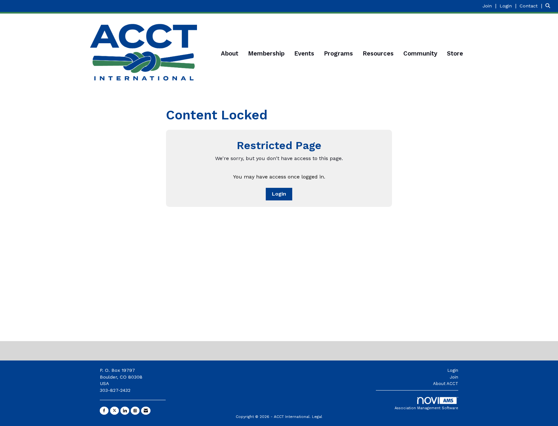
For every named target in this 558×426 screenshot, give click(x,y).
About (229, 53)
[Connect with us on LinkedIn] (124, 411)
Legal (317, 416)
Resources (378, 53)
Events (304, 53)
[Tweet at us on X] (114, 411)
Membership (266, 53)
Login (279, 194)
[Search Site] (549, 6)
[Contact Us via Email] (145, 411)
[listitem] (490, 6)
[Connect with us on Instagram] (135, 411)
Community (420, 53)
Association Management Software (426, 408)
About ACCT (445, 383)
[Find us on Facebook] (104, 411)
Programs (338, 53)
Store (455, 53)
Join (454, 377)
